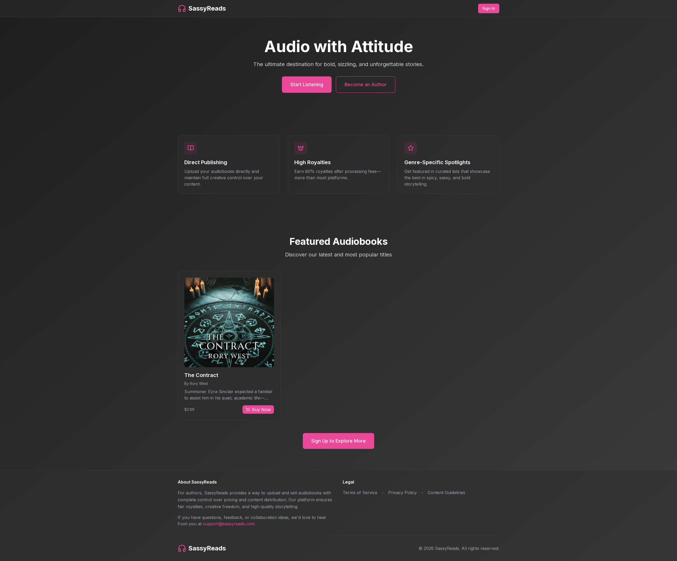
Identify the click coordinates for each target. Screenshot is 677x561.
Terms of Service (360, 492)
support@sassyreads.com (229, 523)
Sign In (488, 8)
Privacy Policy (402, 492)
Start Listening (306, 84)
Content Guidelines (446, 492)
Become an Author (366, 84)
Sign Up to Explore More (338, 441)
